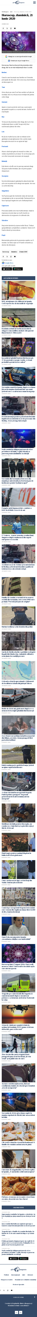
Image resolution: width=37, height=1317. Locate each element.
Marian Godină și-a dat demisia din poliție (17, 627)
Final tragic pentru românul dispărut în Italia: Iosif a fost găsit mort (16, 854)
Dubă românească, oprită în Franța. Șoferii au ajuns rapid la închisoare (18, 766)
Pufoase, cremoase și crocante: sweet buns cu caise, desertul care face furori (18, 1198)
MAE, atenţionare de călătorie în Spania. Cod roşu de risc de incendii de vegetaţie (17, 302)
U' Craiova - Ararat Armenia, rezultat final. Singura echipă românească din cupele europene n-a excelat (18, 537)
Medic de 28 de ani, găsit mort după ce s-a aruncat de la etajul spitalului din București (18, 710)
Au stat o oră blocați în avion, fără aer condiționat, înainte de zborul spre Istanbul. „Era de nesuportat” (18, 1086)
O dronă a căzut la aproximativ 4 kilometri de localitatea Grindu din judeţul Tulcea (18, 682)
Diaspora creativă (6, 1280)
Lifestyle (30, 1275)
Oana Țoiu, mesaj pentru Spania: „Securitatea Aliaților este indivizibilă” (16, 938)
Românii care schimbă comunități (25, 1280)
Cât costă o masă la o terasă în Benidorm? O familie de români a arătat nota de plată (18, 1143)
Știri (11, 11)
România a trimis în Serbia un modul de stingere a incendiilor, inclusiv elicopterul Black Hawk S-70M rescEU (17, 331)
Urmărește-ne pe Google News (20, 61)
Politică (6, 1275)
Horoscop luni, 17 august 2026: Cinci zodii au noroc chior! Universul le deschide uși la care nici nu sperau (18, 966)
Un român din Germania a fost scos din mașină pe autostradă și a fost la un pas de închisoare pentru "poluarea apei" (17, 481)
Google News (9, 263)
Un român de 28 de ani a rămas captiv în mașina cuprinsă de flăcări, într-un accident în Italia (18, 1115)
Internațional (15, 1275)
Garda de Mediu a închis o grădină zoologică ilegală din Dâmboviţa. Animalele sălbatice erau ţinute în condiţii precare (18, 654)
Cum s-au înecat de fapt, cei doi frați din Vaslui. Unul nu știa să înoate (17, 881)
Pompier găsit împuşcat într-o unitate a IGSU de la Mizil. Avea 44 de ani (16, 509)
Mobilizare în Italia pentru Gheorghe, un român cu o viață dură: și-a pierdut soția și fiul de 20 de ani (18, 826)
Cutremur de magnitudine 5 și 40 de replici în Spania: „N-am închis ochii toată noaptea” (18, 1171)
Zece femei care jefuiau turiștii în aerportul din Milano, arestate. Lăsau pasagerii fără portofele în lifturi (18, 738)
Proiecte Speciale (18, 1284)
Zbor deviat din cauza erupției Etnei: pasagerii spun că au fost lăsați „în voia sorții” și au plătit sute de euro (16, 1056)
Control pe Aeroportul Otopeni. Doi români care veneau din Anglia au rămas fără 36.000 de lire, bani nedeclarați (18, 910)
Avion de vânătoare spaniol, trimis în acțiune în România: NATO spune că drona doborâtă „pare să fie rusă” (18, 1027)
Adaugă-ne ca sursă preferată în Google (20, 56)
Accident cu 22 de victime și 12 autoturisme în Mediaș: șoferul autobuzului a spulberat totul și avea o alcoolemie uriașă (18, 567)
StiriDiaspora (5, 11)
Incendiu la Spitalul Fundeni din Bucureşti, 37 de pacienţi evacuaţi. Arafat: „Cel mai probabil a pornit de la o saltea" (17, 360)
